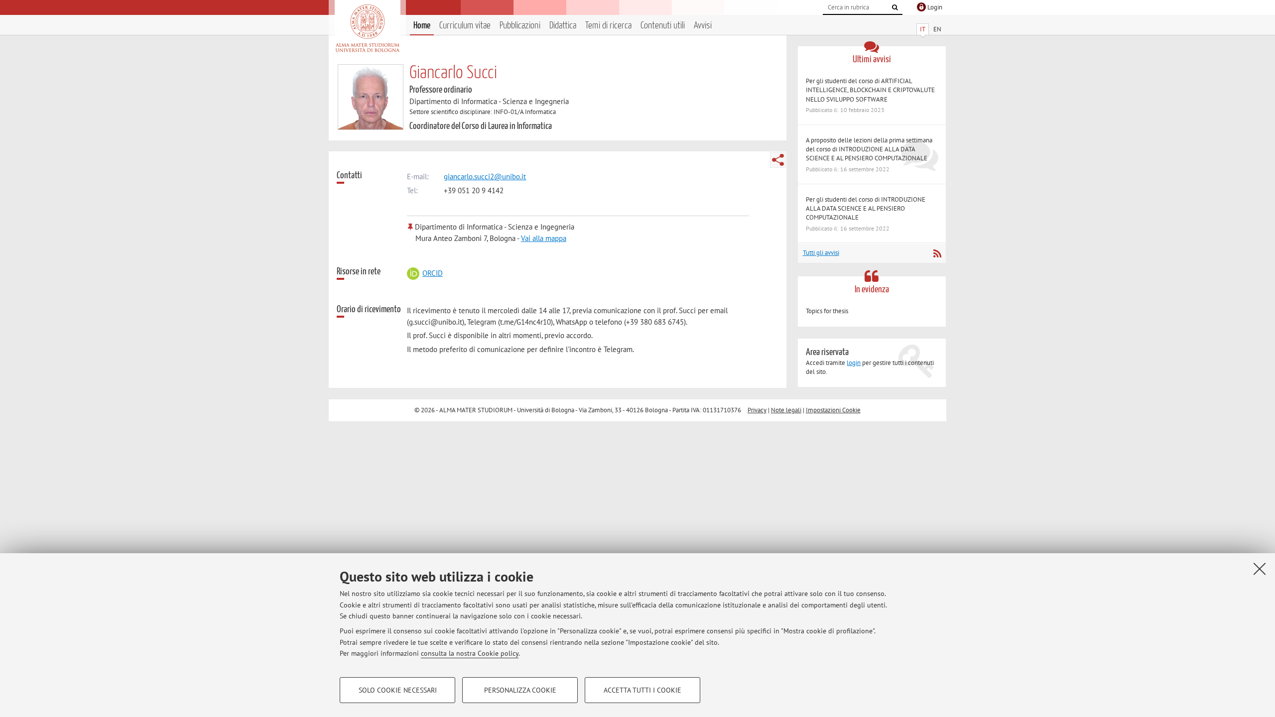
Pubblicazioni (520, 25)
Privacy (757, 410)
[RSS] (937, 253)
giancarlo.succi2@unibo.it (485, 176)
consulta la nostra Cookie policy (469, 653)
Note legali (786, 410)
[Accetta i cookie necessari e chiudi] (1260, 569)
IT (922, 29)
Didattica (562, 25)
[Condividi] (778, 160)
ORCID (432, 273)
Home (421, 25)
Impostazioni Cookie (833, 410)
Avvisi (703, 25)
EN (937, 29)
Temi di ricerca (608, 25)
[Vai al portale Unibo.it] (367, 28)
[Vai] (895, 7)
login (854, 362)
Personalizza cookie (520, 690)
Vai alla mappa (543, 238)
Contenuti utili (662, 25)
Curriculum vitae (465, 25)
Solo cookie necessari (398, 690)
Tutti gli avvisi (821, 252)
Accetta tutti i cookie (642, 690)
